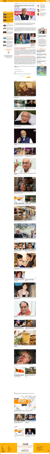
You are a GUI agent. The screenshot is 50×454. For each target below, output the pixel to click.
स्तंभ (41, 3)
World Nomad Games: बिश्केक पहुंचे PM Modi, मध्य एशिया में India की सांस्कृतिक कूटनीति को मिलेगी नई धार (41, 51)
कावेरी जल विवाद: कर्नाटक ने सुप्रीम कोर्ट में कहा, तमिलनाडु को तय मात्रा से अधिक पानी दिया (19, 436)
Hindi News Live (25, 447)
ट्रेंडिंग (8, 23)
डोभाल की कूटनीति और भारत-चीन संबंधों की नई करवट (42, 10)
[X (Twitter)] (34, 12)
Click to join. (22, 71)
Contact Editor (38, 450)
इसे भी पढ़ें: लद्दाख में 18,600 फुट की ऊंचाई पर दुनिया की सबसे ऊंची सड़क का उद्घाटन (24, 56)
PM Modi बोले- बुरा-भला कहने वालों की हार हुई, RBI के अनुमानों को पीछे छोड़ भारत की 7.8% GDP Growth (30, 436)
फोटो (2, 447)
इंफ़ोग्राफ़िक (3, 449)
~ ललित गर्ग (41, 11)
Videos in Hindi (21, 447)
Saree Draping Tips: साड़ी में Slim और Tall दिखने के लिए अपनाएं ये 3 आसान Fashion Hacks (41, 62)
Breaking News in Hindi (29, 446)
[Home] (15, 3)
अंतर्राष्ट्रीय (45, 52)
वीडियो (2, 448)
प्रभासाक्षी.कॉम (19, 445)
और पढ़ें (12, 58)
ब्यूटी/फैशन (45, 63)
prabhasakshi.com (25, 448)
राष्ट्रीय (17, 3)
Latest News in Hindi (23, 446)
